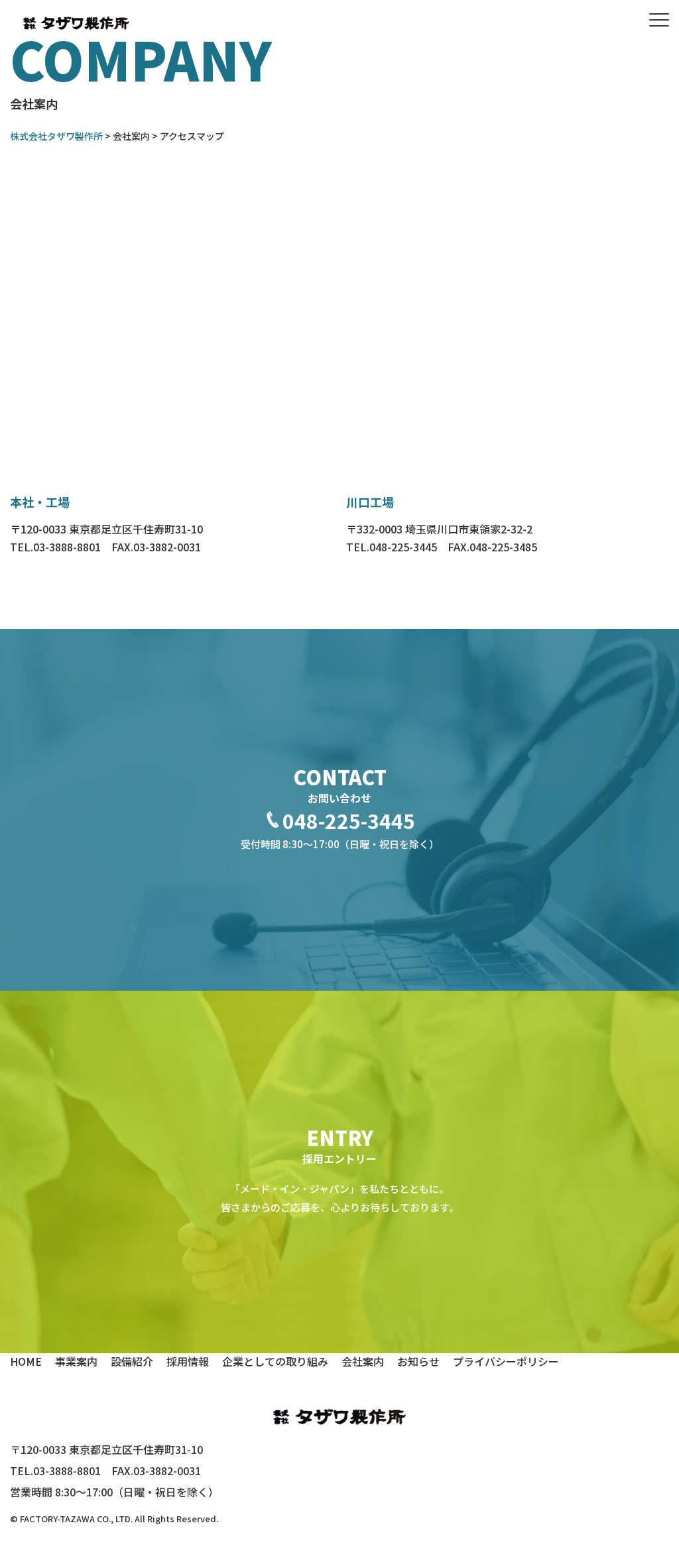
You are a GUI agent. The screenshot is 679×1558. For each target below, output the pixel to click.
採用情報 (187, 1361)
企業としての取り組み (275, 1361)
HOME (26, 1361)
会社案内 (362, 1361)
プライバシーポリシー (506, 1361)
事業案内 (76, 1361)
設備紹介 (132, 1361)
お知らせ (418, 1361)
